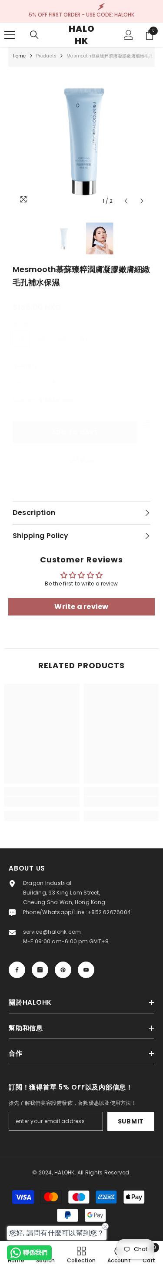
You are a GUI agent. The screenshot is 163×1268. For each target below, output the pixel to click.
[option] (82, 140)
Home (19, 56)
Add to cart (75, 432)
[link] (42, 802)
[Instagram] (40, 970)
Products (46, 56)
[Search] (34, 35)
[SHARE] (143, 424)
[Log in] (128, 35)
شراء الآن (81, 459)
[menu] (9, 35)
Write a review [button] (81, 607)
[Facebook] (17, 970)
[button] (125, 201)
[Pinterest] (63, 970)
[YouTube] (86, 970)
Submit (131, 1121)
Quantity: (26, 366)
